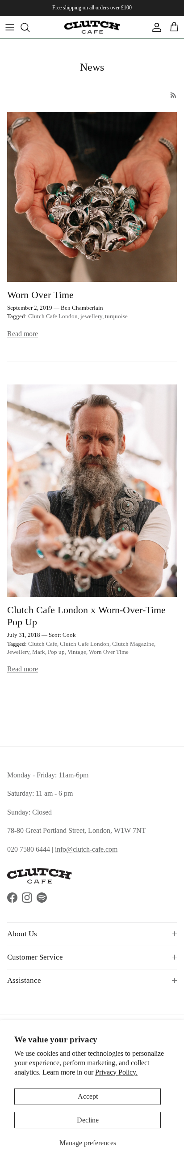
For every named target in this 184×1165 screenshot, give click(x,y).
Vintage (76, 652)
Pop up (56, 652)
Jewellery (18, 652)
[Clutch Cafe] (92, 27)
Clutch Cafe (42, 643)
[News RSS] (173, 95)
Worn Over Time (40, 294)
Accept (88, 1096)
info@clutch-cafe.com (86, 849)
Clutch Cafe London (53, 316)
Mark (38, 652)
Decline (88, 1120)
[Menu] (10, 27)
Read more (22, 333)
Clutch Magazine (133, 643)
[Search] (29, 27)
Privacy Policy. (116, 1072)
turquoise (116, 316)
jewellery (91, 316)
